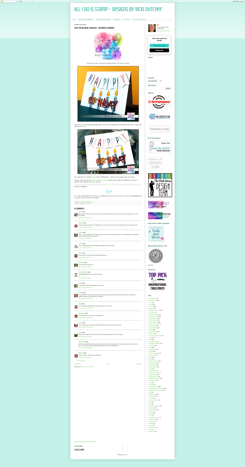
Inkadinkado (152, 349)
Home (74, 19)
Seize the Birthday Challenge (100, 180)
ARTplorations (153, 300)
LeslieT (80, 243)
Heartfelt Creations (154, 343)
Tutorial (151, 412)
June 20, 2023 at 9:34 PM (85, 357)
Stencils (151, 398)
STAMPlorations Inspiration (156, 388)
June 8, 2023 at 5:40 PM (84, 257)
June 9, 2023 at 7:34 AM (84, 278)
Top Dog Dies (152, 410)
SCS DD (151, 384)
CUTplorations (82, 203)
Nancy (80, 253)
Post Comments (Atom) (87, 366)
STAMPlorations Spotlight (156, 390)
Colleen (80, 232)
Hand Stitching (153, 341)
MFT (87, 203)
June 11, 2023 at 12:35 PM (85, 317)
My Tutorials (127, 19)
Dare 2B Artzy (152, 331)
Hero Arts (151, 345)
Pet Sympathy (152, 370)
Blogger (126, 454)
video (150, 429)
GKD (150, 337)
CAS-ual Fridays (153, 316)
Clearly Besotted (153, 322)
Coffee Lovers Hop (154, 324)
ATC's (150, 304)
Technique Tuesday (154, 406)
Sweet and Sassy (153, 400)
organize (151, 421)
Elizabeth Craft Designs (155, 335)
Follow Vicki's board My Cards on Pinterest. (85, 441)
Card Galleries (117, 19)
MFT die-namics (153, 361)
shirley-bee (81, 313)
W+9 (150, 415)
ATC (150, 302)
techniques (152, 427)
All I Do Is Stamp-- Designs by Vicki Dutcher (118, 9)
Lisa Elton (81, 262)
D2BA (150, 329)
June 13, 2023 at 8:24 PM (85, 336)
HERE (83, 126)
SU (150, 392)
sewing (151, 423)
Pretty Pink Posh (153, 376)
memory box (152, 419)
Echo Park (152, 333)
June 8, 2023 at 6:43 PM (84, 267)
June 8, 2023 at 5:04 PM (84, 248)
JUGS (150, 351)
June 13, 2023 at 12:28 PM (85, 327)
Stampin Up (152, 396)
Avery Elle (152, 312)
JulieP (80, 283)
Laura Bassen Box (154, 353)
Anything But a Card (154, 310)
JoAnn (80, 322)
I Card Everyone (82, 272)
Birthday (93, 177)
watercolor (152, 431)
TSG (150, 404)
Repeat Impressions (154, 378)
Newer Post (78, 364)
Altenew (151, 308)
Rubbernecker (153, 380)
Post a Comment (81, 360)
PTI (150, 369)
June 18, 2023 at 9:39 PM (85, 347)
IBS (150, 347)
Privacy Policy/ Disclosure (139, 19)
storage (151, 425)
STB (90, 203)
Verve (150, 413)
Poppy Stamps (153, 374)
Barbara (80, 223)
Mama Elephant (153, 363)
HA (150, 339)
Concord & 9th (153, 326)
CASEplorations (153, 318)
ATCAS (151, 306)
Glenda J (80, 353)
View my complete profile (163, 31)
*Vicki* (80, 211)
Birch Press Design (154, 314)
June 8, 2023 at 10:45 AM (85, 217)
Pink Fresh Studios (154, 372)
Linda (79, 304)
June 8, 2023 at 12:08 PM (85, 227)
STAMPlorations (153, 386)
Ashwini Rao (81, 342)
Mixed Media (152, 365)
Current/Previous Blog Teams (103, 19)
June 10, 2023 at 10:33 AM (85, 298)
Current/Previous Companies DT (85, 19)
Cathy (80, 332)
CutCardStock (153, 328)
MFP (150, 357)
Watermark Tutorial (154, 417)
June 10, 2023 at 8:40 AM (85, 287)
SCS (150, 382)
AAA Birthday (152, 298)
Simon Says (152, 394)
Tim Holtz (151, 408)
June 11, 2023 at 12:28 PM (85, 308)
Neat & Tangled (153, 367)
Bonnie (80, 292)
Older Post (139, 364)
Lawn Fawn (152, 355)
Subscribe (159, 50)
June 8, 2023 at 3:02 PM (84, 238)
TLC (150, 402)
